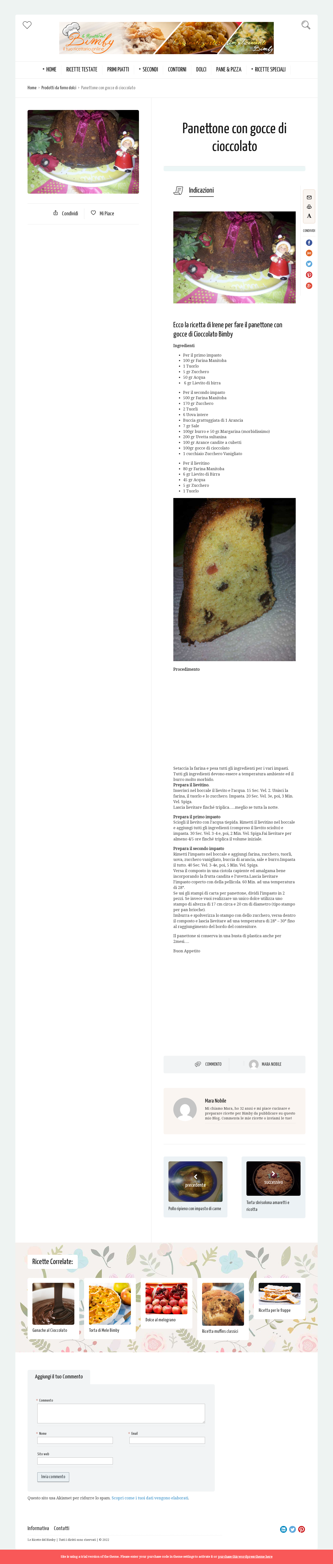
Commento (213, 1064)
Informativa (38, 1528)
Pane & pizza (228, 70)
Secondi (150, 70)
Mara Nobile (271, 1064)
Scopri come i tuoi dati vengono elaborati (150, 1498)
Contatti (61, 1528)
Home (32, 88)
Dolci (201, 70)
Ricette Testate (81, 70)
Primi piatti (118, 70)
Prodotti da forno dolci (58, 88)
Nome (42, 1433)
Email (133, 1433)
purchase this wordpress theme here (245, 1556)
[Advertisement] (83, 263)
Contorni (177, 70)
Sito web (43, 1454)
